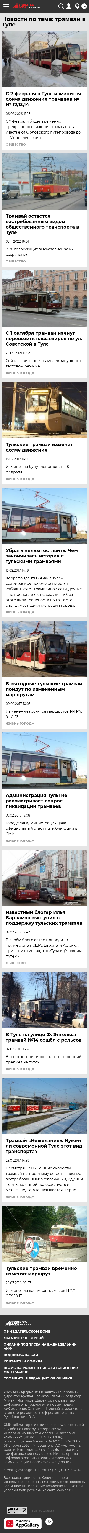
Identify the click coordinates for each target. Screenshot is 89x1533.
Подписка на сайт (22, 1355)
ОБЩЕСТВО (16, 144)
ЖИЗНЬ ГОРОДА (20, 373)
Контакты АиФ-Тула (23, 1361)
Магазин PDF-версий (24, 1338)
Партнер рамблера (43, 1510)
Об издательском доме (27, 1331)
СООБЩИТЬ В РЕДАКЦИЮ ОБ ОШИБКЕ (38, 1378)
